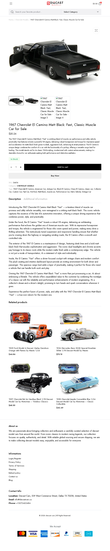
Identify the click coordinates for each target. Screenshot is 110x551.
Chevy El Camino (77, 189)
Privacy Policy (15, 462)
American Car (40, 189)
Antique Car (51, 189)
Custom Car (17, 191)
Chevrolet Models (21, 19)
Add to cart (62, 167)
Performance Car (63, 191)
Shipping (12, 469)
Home (11, 19)
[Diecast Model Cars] (55, 4)
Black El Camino (63, 189)
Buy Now (55, 175)
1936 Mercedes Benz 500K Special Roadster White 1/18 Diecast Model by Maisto (76, 349)
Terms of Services (16, 465)
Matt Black (42, 191)
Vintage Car (86, 191)
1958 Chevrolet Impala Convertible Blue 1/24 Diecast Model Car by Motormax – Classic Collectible (75, 401)
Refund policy (14, 472)
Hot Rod (33, 191)
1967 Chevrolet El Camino (23, 189)
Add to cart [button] (51, 320)
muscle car (51, 191)
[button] (96, 30)
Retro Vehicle (76, 191)
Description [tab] (15, 199)
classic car (89, 189)
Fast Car (26, 191)
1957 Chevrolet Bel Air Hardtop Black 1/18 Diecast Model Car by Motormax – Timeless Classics (31, 400)
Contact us (13, 476)
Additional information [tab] (35, 199)
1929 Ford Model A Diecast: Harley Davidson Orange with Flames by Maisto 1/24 (29, 349)
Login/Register (15, 458)
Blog (11, 480)
